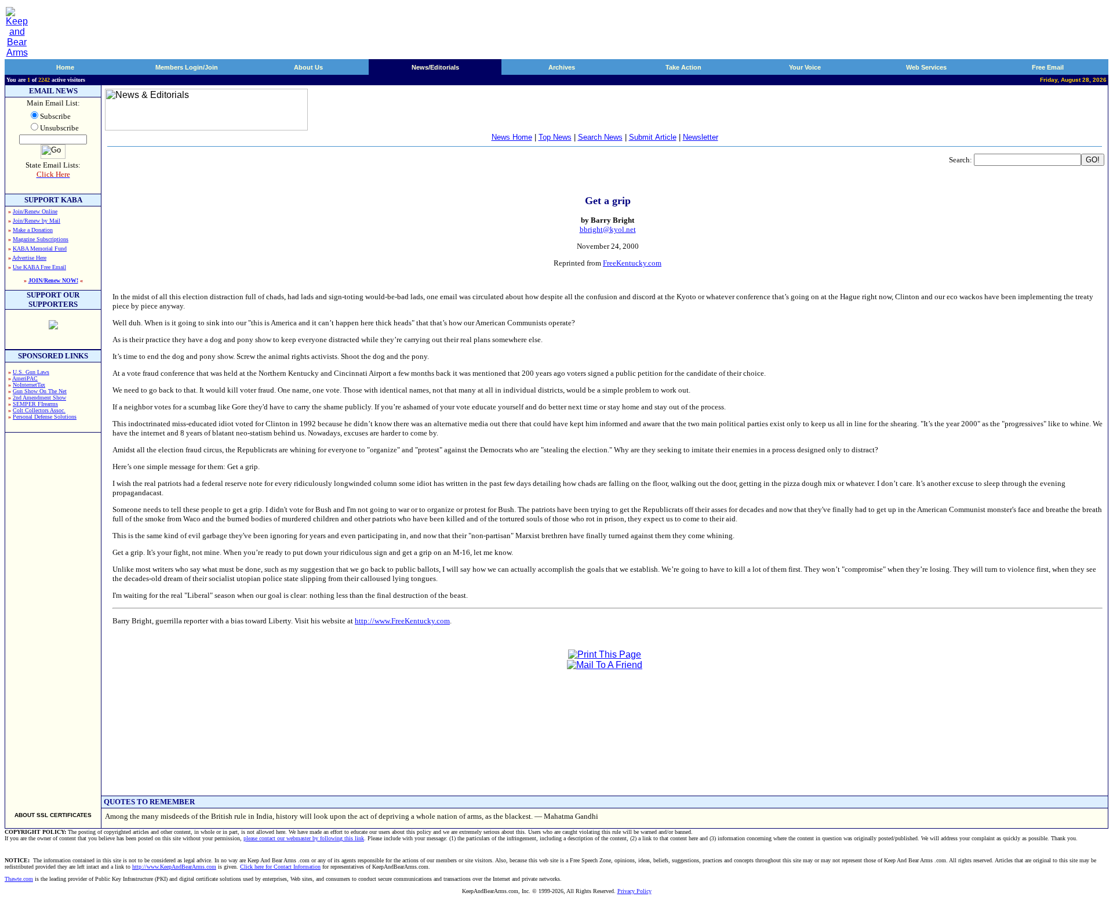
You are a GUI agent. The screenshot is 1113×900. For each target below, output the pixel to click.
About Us (308, 67)
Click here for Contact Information (280, 866)
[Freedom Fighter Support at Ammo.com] (53, 326)
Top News (555, 137)
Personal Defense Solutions (45, 416)
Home (65, 67)
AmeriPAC (25, 378)
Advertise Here (29, 258)
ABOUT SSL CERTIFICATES (53, 815)
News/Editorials (435, 67)
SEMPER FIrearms (35, 404)
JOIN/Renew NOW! (53, 280)
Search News (600, 137)
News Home (512, 137)
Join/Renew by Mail (36, 220)
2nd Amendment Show (39, 397)
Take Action (683, 67)
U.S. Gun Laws (31, 372)
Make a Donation (33, 230)
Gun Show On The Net (40, 391)
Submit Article (652, 137)
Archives (561, 67)
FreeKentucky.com (632, 263)
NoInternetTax (29, 385)
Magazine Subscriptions (40, 239)
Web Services (926, 67)
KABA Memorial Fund (40, 248)
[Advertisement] (53, 617)
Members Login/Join (186, 67)
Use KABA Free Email (39, 267)
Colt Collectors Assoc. (39, 410)
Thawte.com (19, 879)
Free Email (1048, 67)
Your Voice (805, 67)
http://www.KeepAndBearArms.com (174, 866)
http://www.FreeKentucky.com (402, 620)
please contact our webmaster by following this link (303, 838)
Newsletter (700, 137)
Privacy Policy (634, 891)
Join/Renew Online (35, 211)
